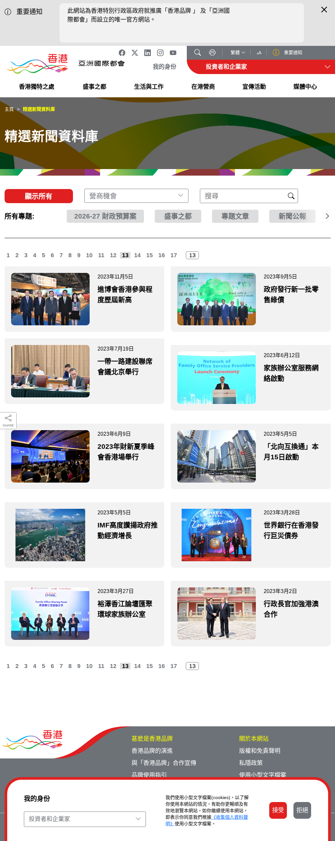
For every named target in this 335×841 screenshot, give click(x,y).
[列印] (212, 53)
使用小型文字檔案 (262, 775)
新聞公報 (292, 216)
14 (137, 255)
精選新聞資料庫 (39, 109)
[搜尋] (197, 53)
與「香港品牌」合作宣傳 (164, 763)
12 (113, 255)
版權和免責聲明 (259, 751)
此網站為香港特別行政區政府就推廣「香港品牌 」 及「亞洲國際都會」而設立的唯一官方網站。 (148, 15)
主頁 (9, 109)
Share (8, 425)
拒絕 (302, 810)
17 (173, 255)
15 (149, 255)
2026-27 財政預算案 (105, 216)
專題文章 (235, 216)
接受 (278, 810)
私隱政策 (251, 763)
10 (89, 255)
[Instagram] (160, 52)
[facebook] (122, 52)
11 (101, 255)
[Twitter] (135, 52)
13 (125, 255)
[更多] (314, 216)
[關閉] (324, 12)
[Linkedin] (147, 52)
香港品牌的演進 (152, 751)
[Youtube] (173, 52)
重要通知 (292, 52)
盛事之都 (178, 216)
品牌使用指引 (149, 775)
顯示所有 (38, 196)
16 (161, 255)
